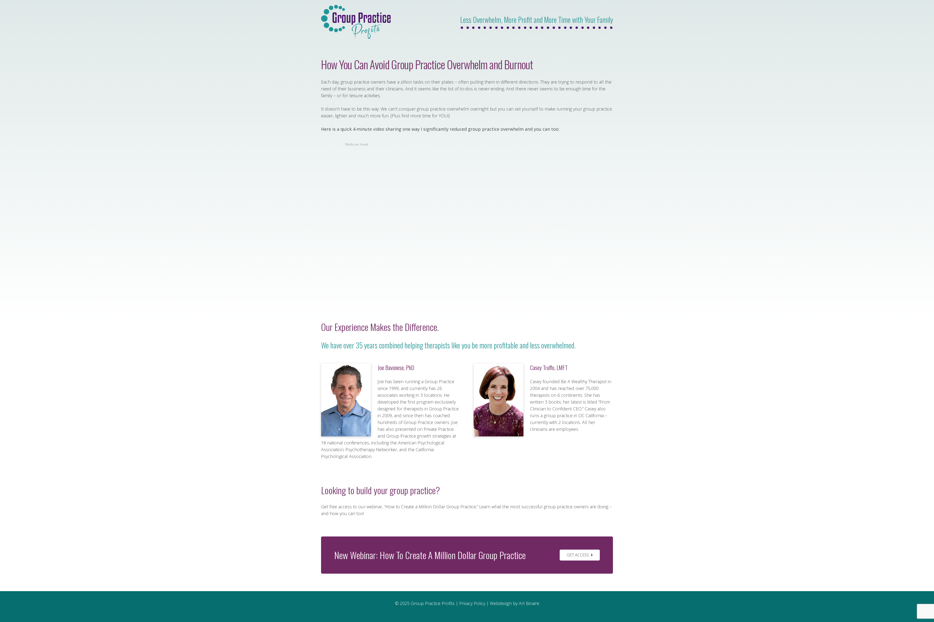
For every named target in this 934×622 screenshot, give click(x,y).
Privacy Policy (472, 603)
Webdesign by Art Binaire (514, 603)
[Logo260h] (356, 22)
